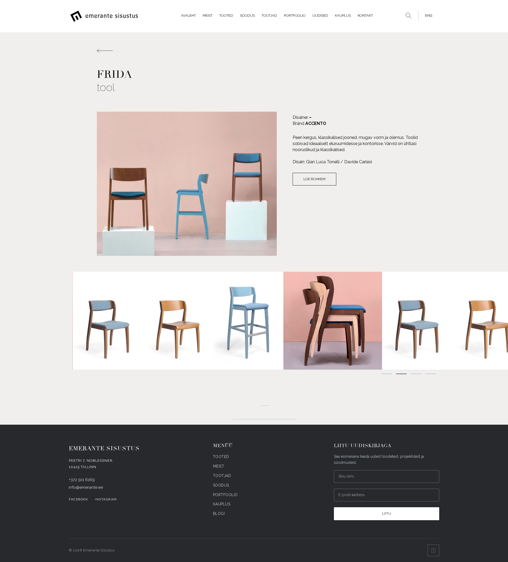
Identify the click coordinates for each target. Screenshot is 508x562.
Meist (207, 15)
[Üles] (433, 550)
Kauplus (343, 15)
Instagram (106, 499)
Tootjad (269, 15)
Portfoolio (295, 15)
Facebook (78, 499)
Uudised (320, 15)
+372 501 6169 (82, 479)
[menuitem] (427, 15)
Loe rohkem (314, 179)
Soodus (247, 15)
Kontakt (365, 15)
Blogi (219, 513)
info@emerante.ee (86, 487)
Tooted (226, 15)
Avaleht (188, 15)
